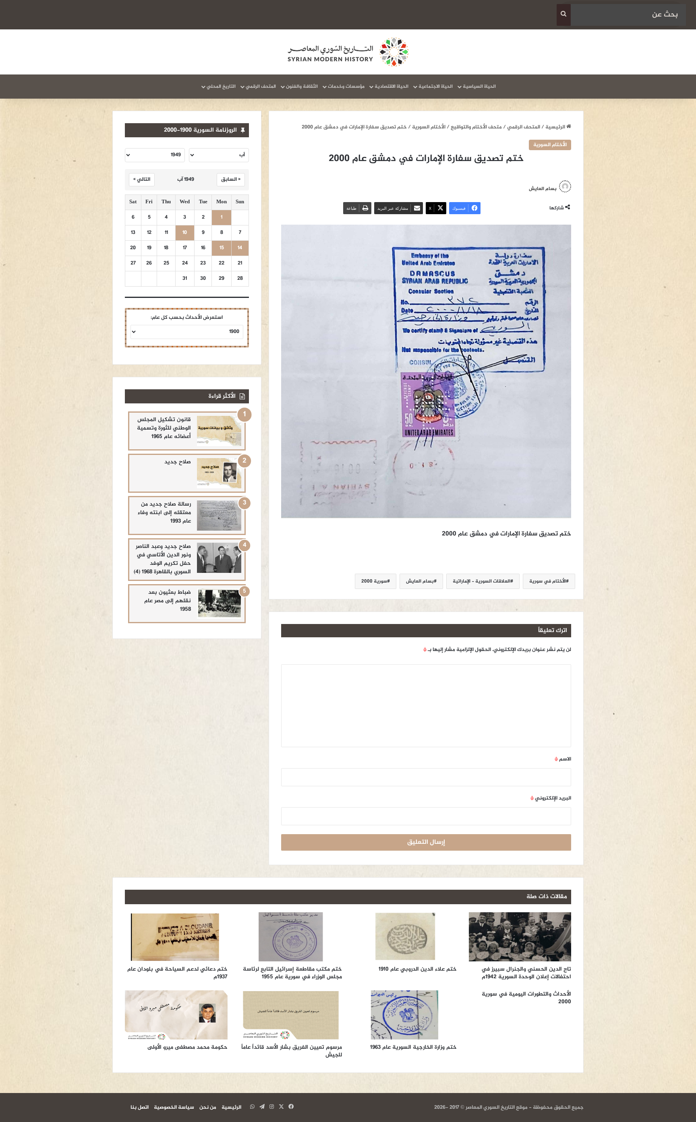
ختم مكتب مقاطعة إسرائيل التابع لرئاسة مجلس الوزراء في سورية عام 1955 (292, 973)
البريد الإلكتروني (550, 798)
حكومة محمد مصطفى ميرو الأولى (187, 1047)
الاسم (563, 759)
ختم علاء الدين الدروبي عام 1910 (418, 969)
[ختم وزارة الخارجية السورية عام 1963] (405, 1014)
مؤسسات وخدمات (346, 87)
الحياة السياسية (479, 87)
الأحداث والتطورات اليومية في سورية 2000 (526, 998)
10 (184, 233)
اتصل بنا (139, 1107)
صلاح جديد (177, 462)
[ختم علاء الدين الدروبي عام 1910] (405, 936)
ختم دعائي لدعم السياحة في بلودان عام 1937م (177, 973)
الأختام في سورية (547, 581)
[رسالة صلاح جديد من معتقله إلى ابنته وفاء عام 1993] (219, 515)
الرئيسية (555, 127)
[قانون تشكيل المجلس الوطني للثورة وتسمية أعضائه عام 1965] (219, 431)
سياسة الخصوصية (174, 1107)
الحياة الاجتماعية (435, 87)
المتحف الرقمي (261, 87)
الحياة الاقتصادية (391, 87)
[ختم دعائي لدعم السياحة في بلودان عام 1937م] (176, 936)
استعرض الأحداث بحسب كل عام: (187, 317)
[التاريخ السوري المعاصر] (348, 51)
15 (222, 248)
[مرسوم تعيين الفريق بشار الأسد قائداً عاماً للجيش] (291, 1014)
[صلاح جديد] (219, 473)
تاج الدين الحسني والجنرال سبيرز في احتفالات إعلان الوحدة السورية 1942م (526, 973)
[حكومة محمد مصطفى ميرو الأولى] (176, 1014)
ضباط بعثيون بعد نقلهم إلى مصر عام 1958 (167, 601)
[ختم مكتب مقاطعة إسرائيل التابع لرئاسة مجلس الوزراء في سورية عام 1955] (291, 936)
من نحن (207, 1107)
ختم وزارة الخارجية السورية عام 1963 (413, 1047)
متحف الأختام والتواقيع (476, 127)
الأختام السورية (428, 127)
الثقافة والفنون (302, 87)
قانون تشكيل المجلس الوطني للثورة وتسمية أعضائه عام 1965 (164, 428)
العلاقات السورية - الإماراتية (481, 581)
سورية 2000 (374, 581)
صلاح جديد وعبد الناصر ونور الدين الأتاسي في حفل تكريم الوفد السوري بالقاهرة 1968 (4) (162, 559)
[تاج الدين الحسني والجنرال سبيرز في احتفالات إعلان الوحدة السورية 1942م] (520, 936)
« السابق (230, 179)
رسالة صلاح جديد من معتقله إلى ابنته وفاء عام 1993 (164, 513)
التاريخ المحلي (221, 87)
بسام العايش (543, 188)
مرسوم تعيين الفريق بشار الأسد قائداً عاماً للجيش (291, 1051)
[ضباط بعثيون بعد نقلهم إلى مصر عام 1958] (219, 604)
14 (240, 248)
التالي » (141, 179)
